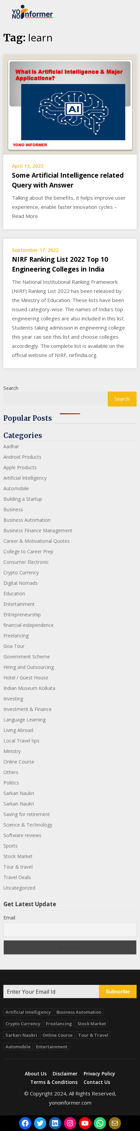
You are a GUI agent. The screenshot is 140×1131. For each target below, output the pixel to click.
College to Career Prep (28, 551)
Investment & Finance (27, 709)
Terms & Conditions (53, 1082)
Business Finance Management (37, 530)
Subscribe (118, 991)
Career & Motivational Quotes (36, 541)
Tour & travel (18, 867)
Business (13, 509)
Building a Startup (22, 499)
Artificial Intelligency (25, 478)
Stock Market (18, 856)
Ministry (12, 751)
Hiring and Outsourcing (28, 667)
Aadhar (11, 446)
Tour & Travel (93, 1035)
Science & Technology (27, 824)
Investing (13, 698)
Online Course (18, 761)
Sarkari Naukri (18, 793)
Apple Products (20, 467)
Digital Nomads (20, 583)
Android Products (22, 457)
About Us (36, 1073)
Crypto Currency (21, 572)
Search (10, 388)
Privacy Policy (99, 1073)
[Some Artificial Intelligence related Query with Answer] (70, 104)
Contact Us (97, 1082)
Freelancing (16, 635)
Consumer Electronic (26, 562)
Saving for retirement (26, 814)
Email (9, 917)
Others (10, 772)
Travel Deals (17, 877)
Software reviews (22, 835)
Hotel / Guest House (25, 677)
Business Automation (27, 520)
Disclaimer (65, 1073)
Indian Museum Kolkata (29, 688)
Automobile (16, 488)
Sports (10, 845)
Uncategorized (19, 888)
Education (14, 593)
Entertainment (19, 604)
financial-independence (28, 625)
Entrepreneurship (22, 614)
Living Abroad (18, 730)
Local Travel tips (21, 740)
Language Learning (24, 719)
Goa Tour (13, 646)
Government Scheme (26, 656)
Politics (11, 782)
